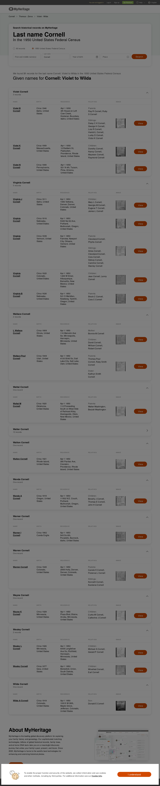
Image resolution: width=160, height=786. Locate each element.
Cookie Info (97, 776)
